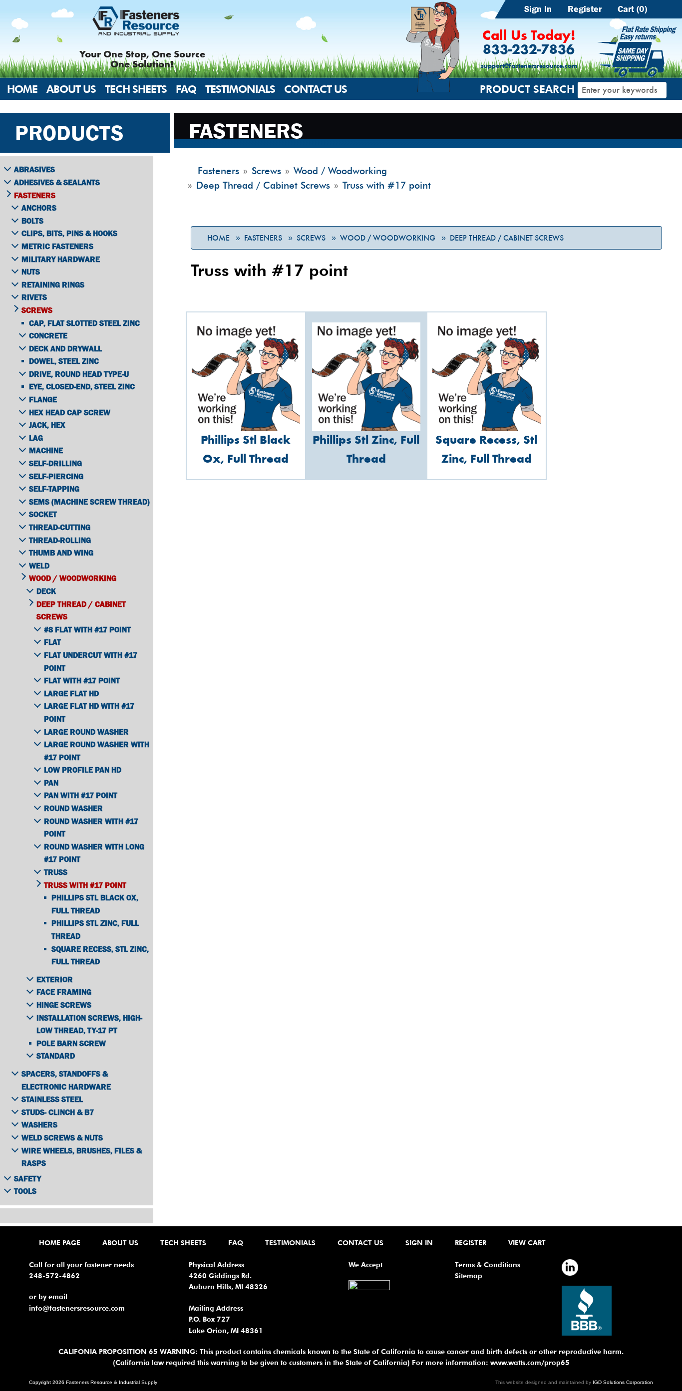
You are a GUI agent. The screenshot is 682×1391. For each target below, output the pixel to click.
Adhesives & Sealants (57, 182)
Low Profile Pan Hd (82, 769)
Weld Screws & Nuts (62, 1137)
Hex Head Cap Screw (69, 412)
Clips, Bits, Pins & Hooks (69, 233)
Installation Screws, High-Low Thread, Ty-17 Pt (89, 1024)
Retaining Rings (52, 284)
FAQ (186, 89)
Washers (39, 1124)
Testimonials (240, 89)
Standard (55, 1055)
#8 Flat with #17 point (87, 629)
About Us (71, 89)
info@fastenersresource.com (77, 1308)
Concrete (48, 335)
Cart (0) (632, 9)
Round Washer (73, 808)
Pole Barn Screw (71, 1043)
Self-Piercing (56, 476)
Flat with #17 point (82, 680)
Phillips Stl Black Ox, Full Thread (94, 904)
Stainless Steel (52, 1099)
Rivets (34, 296)
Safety (27, 1178)
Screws (311, 238)
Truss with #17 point (85, 884)
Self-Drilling (55, 463)
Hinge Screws (63, 1004)
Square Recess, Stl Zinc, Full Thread (100, 955)
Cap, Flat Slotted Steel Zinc (84, 322)
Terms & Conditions (487, 1265)
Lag (36, 437)
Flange (43, 399)
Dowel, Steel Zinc (64, 360)
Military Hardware (60, 259)
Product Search (527, 89)
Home (22, 89)
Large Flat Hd (71, 693)
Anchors (38, 207)
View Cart (527, 1243)
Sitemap (468, 1276)
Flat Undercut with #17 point (90, 661)
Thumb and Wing (61, 552)
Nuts (30, 271)
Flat (52, 641)
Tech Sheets (136, 89)
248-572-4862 (54, 1276)
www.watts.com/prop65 (530, 1363)
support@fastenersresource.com (529, 66)
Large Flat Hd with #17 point (89, 712)
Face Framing (63, 991)
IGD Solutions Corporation (623, 1382)
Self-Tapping (54, 488)
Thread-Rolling (60, 540)
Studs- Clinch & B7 (57, 1112)
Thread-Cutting (59, 527)
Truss (55, 871)
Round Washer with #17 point (91, 827)
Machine (46, 450)
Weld (39, 565)
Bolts (32, 220)
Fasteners (263, 238)
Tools (25, 1190)
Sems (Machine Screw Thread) (89, 501)
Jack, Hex (47, 424)
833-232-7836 (529, 50)
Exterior (54, 979)
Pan (51, 782)
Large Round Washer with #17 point (96, 751)
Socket (43, 514)
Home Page (59, 1243)
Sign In (538, 9)
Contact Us (315, 89)
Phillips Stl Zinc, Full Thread (95, 929)
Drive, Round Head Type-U (79, 373)
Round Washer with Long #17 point (94, 853)
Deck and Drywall (65, 348)
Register (585, 9)
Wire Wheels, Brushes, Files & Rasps (81, 1157)
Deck (46, 590)
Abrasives (34, 169)
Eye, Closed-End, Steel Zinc (82, 386)
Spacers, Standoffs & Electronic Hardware (66, 1080)
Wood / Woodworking (387, 238)
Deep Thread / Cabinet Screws (507, 238)
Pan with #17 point (80, 795)
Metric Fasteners (57, 246)
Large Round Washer (86, 731)
